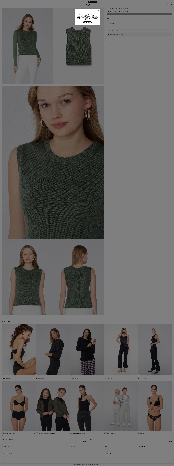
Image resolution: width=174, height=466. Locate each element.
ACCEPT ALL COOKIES (87, 22)
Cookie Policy (79, 17)
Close (98, 10)
